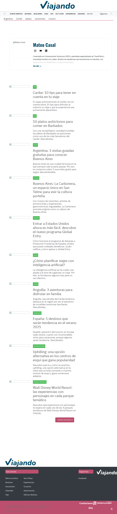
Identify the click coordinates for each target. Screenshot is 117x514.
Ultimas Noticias (30, 495)
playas (28, 18)
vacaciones (40, 18)
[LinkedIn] (46, 51)
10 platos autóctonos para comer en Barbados (53, 123)
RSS (91, 508)
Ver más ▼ (37, 66)
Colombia (9, 490)
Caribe (19, 18)
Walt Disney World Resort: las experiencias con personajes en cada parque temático (53, 393)
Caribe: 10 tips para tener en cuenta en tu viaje (54, 94)
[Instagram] (35, 51)
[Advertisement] (42, 440)
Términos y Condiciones (15, 511)
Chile (46, 14)
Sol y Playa (59, 14)
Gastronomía (29, 490)
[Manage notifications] (111, 509)
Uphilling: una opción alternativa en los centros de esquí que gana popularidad (54, 355)
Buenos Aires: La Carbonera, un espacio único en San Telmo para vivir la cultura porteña (54, 189)
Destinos (28, 14)
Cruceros (81, 14)
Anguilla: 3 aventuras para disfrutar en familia (52, 291)
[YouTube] (41, 51)
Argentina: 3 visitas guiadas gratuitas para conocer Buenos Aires (53, 154)
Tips (51, 14)
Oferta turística (16, 14)
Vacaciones (37, 14)
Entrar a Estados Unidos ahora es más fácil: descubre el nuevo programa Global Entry (54, 229)
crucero (52, 18)
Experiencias (71, 14)
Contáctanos (86, 503)
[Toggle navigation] (4, 13)
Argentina (8, 18)
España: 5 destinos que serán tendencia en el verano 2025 (54, 322)
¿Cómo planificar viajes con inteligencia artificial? (53, 262)
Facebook (82, 478)
